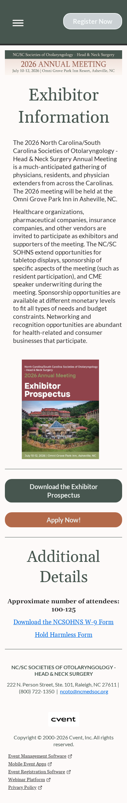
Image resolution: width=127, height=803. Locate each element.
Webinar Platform (26, 780)
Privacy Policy (22, 788)
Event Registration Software (36, 772)
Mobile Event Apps (27, 764)
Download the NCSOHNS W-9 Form (63, 622)
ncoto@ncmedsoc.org (84, 691)
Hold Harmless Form (63, 635)
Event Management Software (37, 756)
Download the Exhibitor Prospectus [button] (64, 491)
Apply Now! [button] (64, 520)
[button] (16, 22)
